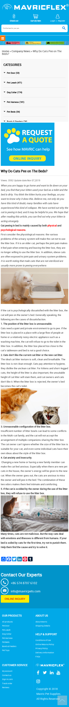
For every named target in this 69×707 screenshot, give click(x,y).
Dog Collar (7, 634)
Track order (7, 683)
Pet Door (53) (13, 73)
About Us (41, 615)
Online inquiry (15, 599)
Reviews (5, 687)
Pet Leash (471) (14, 82)
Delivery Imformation (44, 652)
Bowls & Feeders (9, 646)
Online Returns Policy (44, 644)
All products (7, 622)
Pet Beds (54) (13, 111)
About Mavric (41, 622)
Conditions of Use (43, 640)
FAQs (37, 656)
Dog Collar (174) (14, 92)
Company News (21, 51)
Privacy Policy (41, 648)
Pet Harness (7, 638)
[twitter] (45, 674)
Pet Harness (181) (15, 102)
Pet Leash (6, 630)
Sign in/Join (7, 679)
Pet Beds (5, 642)
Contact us (6, 675)
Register (61, 20)
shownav (2, 38)
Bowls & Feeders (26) (17, 121)
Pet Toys (5, 650)
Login (52, 20)
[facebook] (38, 674)
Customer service (15, 665)
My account (7, 671)
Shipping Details (42, 626)
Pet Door (6, 626)
